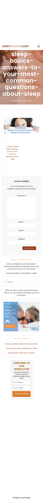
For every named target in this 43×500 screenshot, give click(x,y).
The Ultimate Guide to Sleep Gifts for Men (21, 348)
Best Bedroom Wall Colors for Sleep (21, 353)
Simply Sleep (15, 46)
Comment (21, 196)
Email (21, 230)
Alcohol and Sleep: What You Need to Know (21, 344)
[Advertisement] (21, 21)
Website (21, 239)
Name (21, 222)
